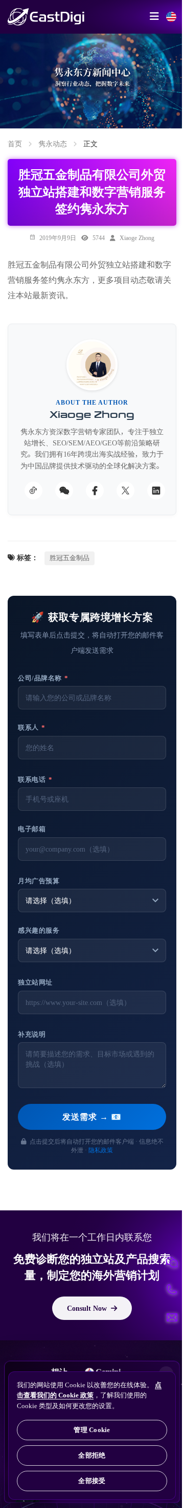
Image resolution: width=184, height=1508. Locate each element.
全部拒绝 (91, 1455)
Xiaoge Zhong (137, 237)
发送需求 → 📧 (92, 1117)
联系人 (31, 727)
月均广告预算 (38, 881)
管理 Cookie (92, 1429)
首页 (15, 143)
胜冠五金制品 (69, 557)
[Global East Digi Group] (171, 16)
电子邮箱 (31, 829)
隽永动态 (52, 143)
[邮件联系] (171, 1317)
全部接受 (91, 1480)
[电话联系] (171, 1290)
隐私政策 (100, 1150)
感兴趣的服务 (38, 930)
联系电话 (35, 779)
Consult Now (87, 1308)
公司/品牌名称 (43, 678)
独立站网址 (35, 982)
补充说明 (31, 1034)
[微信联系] (171, 1262)
